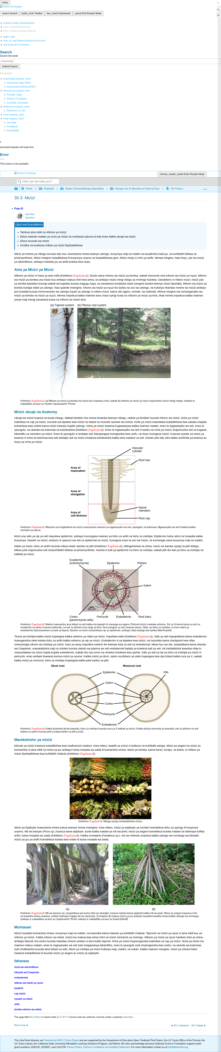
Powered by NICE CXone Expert (61, 1040)
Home (29, 188)
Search (20, 181)
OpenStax (30, 214)
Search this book (9, 56)
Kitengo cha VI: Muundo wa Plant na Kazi (137, 188)
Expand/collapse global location (205, 188)
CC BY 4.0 (64, 1017)
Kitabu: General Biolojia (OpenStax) (84, 188)
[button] (12, 126)
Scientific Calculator (17, 102)
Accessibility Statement (117, 1047)
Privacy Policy (74, 1047)
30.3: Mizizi (35, 1017)
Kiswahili (48, 188)
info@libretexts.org (177, 1047)
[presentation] (79, 275)
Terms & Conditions (93, 1047)
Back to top (19, 1025)
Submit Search (10, 66)
